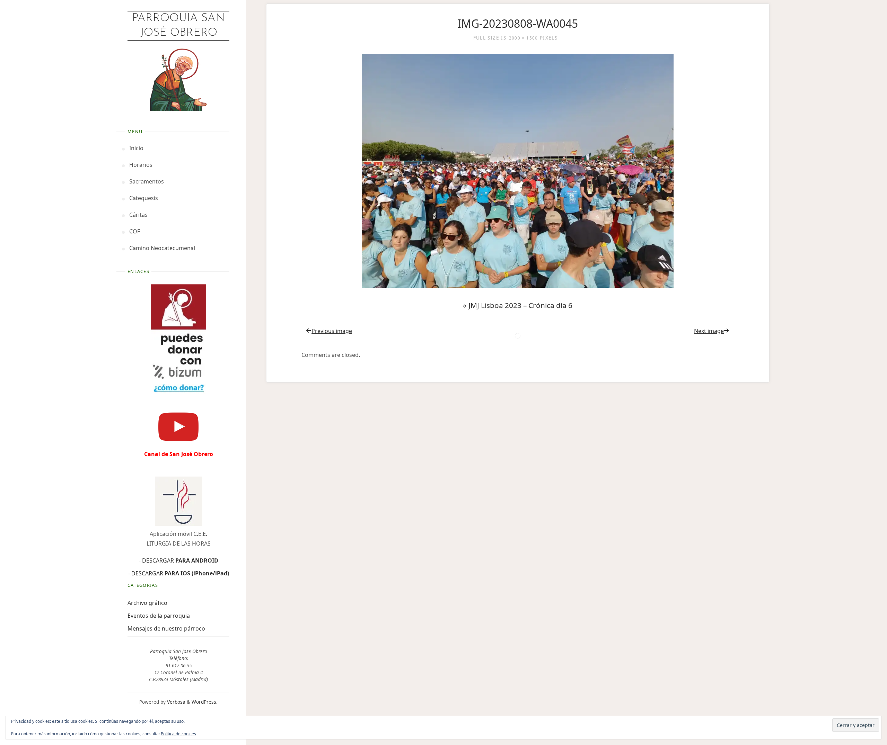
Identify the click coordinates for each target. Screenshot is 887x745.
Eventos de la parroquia (159, 615)
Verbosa (175, 702)
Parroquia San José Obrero (178, 25)
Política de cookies (178, 734)
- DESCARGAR (178, 560)
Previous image (331, 331)
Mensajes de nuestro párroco (166, 628)
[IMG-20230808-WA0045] (517, 171)
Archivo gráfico (147, 603)
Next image (709, 331)
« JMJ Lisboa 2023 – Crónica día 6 (517, 305)
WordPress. (205, 702)
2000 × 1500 (523, 38)
